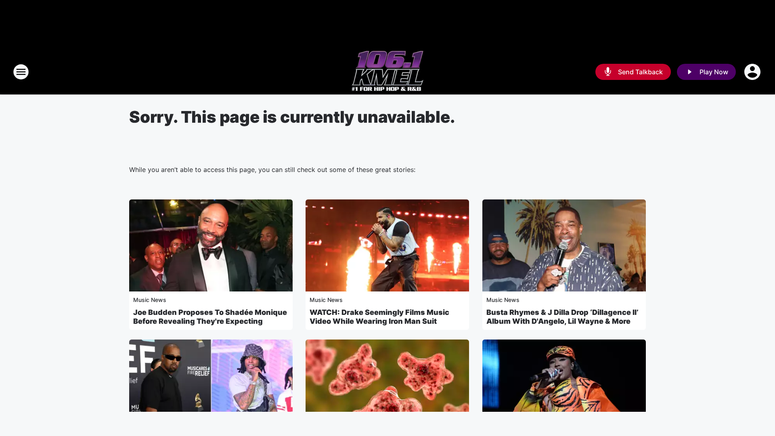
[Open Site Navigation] (21, 72)
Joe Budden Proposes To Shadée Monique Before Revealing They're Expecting (210, 316)
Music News (149, 299)
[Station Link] (387, 72)
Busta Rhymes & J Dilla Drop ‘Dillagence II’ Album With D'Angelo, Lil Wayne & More (562, 316)
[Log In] (753, 72)
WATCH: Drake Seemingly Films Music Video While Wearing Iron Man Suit (379, 316)
